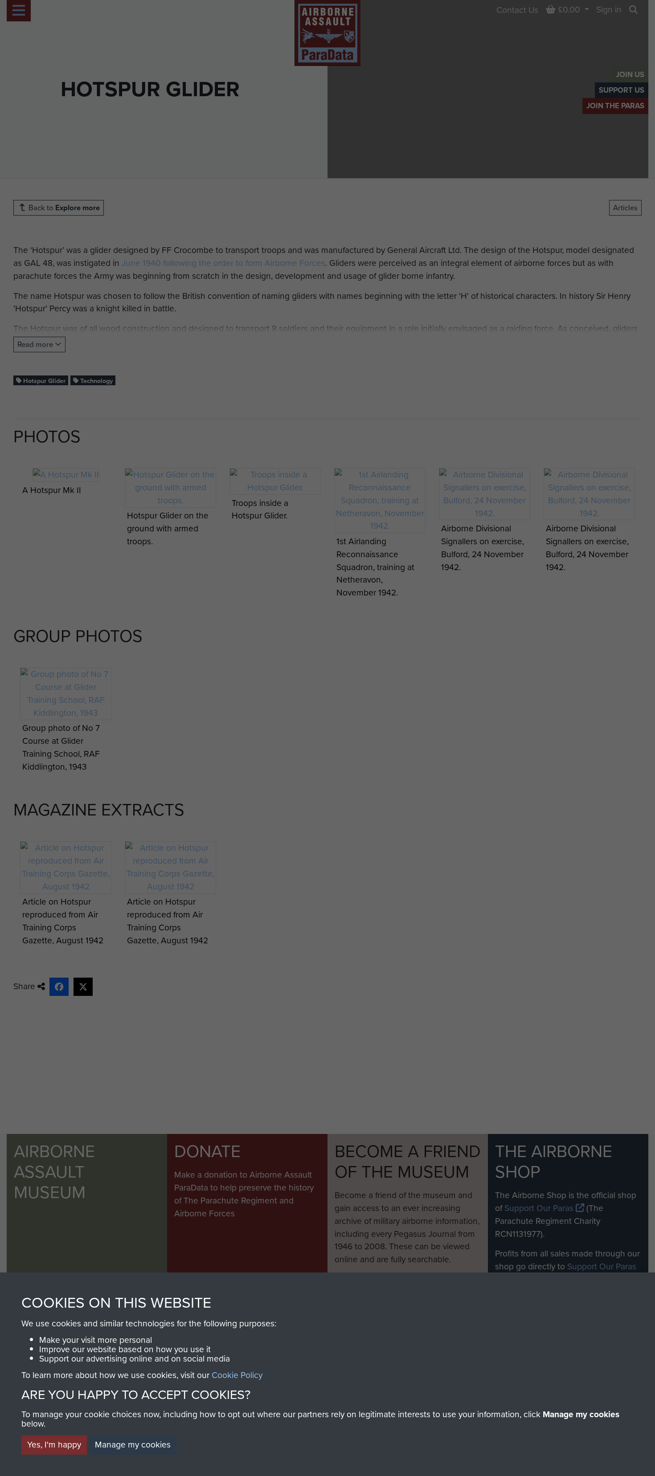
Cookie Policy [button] (237, 1375)
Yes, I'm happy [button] (54, 1444)
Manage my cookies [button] (133, 1444)
